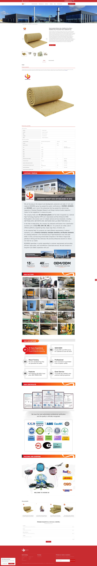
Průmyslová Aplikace (34, 24)
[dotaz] (96, 280)
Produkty (26, 24)
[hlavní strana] (24, 4)
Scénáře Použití (29, 24)
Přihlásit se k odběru (72, 560)
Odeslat (48, 541)
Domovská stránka (24, 556)
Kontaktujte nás (24, 560)
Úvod (44, 60)
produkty (66, 70)
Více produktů (51, 60)
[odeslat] (71, 1)
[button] (23, 39)
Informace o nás (31, 556)
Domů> (23, 24)
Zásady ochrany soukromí (50, 563)
